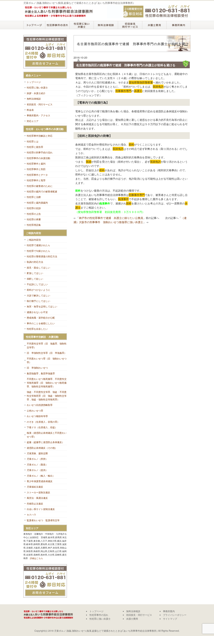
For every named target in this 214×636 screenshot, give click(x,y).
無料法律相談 (106, 25)
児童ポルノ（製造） (37, 464)
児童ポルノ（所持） (37, 458)
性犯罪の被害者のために (39, 186)
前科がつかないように (38, 289)
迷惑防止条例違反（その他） (42, 447)
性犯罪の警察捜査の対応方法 (42, 256)
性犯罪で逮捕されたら (38, 245)
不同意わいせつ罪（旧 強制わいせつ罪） (47, 360)
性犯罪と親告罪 (35, 147)
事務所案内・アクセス (38, 115)
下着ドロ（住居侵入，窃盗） (42, 427)
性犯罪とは (32, 141)
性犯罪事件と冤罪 (36, 180)
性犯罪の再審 (34, 219)
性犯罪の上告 (34, 213)
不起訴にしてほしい (37, 284)
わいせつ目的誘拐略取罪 (39, 405)
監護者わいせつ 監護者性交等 (43, 520)
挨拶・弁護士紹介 (36, 93)
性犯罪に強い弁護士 (81, 25)
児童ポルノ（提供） (37, 470)
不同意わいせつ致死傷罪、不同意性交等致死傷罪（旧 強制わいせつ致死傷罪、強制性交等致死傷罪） (47, 382)
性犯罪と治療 (34, 197)
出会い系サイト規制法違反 (41, 509)
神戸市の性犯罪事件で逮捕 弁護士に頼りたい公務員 (111, 218)
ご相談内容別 (34, 239)
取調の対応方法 (35, 262)
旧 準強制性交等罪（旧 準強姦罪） (47, 352)
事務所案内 (178, 25)
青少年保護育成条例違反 (39, 481)
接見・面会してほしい (38, 267)
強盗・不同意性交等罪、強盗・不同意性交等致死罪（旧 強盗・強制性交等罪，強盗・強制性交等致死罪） (47, 395)
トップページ (34, 25)
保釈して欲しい (35, 278)
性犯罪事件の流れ (57, 25)
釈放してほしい (35, 273)
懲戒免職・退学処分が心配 (41, 317)
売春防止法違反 (35, 503)
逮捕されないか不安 (37, 312)
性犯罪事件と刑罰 (36, 169)
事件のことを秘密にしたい (41, 323)
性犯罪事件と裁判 (36, 163)
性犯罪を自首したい (37, 328)
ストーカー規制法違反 (38, 492)
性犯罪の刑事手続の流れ (39, 152)
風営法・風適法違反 (37, 497)
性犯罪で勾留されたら (38, 250)
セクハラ (31, 514)
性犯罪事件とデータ (37, 174)
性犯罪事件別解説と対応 (39, 135)
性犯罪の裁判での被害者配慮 (42, 191)
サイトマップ (170, 618)
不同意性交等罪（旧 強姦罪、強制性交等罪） (47, 345)
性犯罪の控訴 (34, 208)
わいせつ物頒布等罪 (37, 416)
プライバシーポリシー (174, 614)
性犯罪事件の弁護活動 (38, 158)
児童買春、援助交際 (37, 453)
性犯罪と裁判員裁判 (37, 202)
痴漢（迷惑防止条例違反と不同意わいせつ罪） (47, 434)
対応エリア (32, 121)
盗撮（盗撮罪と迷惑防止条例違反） (45, 442)
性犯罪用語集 (34, 224)
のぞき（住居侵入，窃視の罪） (43, 421)
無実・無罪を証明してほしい (42, 306)
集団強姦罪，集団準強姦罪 (41, 373)
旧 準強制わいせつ (37, 367)
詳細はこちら (36, 558)
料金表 (30, 109)
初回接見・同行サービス (130, 25)
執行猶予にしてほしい (38, 301)
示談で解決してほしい (38, 295)
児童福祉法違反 (35, 486)
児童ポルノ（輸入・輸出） (41, 475)
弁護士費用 (154, 25)
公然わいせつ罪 (35, 410)
